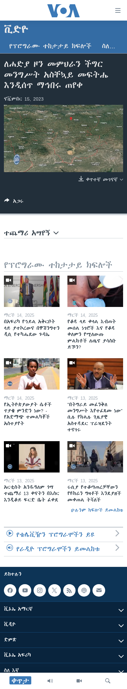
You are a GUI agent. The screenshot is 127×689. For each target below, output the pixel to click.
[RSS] (69, 590)
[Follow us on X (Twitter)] (54, 590)
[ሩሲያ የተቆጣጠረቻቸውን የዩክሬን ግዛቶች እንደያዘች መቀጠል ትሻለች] (95, 457)
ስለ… (108, 46)
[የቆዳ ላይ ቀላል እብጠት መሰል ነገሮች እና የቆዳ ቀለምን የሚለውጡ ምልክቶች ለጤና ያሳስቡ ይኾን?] (95, 291)
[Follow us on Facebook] (10, 590)
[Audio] (50, 681)
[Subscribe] (98, 590)
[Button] (13, 202)
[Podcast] (84, 590)
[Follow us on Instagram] (40, 590)
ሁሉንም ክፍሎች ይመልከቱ (97, 510)
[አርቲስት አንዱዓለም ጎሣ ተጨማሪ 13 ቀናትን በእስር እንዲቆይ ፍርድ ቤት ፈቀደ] (32, 457)
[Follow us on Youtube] (25, 590)
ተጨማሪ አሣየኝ (28, 233)
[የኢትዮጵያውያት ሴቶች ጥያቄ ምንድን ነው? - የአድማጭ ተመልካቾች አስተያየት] (32, 374)
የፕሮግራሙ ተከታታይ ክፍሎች (50, 46)
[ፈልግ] (108, 681)
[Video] (79, 681)
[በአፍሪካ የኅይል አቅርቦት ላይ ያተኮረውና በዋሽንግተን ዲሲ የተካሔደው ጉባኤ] (32, 291)
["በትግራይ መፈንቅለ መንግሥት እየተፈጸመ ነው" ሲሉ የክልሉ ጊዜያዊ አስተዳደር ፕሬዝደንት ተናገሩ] (95, 374)
